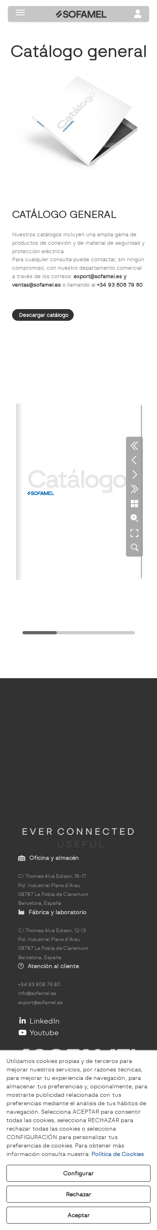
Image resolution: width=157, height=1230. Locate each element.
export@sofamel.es (40, 1002)
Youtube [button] (43, 1032)
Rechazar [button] (78, 1194)
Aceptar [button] (79, 1215)
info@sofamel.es (37, 993)
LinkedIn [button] (43, 1021)
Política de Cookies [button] (117, 1154)
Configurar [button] (78, 1173)
